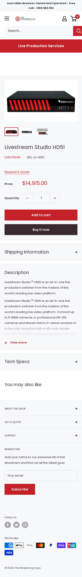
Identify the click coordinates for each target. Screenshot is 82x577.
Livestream (12, 157)
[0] (74, 18)
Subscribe (19, 489)
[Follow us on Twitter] (16, 525)
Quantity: (12, 198)
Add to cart (41, 215)
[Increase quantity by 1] (55, 198)
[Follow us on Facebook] (8, 525)
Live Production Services (41, 46)
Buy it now (41, 229)
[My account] (64, 18)
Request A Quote (17, 172)
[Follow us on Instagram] (25, 525)
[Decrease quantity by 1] (27, 198)
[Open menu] (7, 18)
